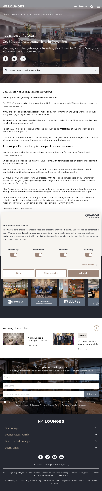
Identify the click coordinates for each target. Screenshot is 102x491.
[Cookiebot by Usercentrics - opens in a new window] (87, 216)
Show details (88, 264)
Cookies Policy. (61, 475)
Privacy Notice (45, 475)
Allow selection (51, 273)
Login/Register (79, 6)
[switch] (38, 255)
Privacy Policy (61, 405)
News (14, 14)
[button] (51, 70)
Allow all (83, 273)
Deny (18, 273)
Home (6, 14)
